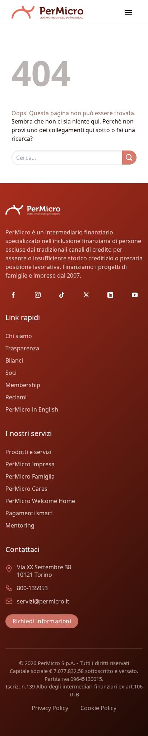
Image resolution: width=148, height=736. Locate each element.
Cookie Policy (98, 708)
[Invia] (129, 158)
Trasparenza (22, 348)
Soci (11, 373)
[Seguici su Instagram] (37, 295)
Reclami (16, 397)
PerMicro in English (31, 409)
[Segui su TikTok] (61, 295)
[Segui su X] (86, 295)
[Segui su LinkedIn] (110, 295)
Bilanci (14, 360)
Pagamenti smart (28, 513)
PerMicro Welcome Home (40, 501)
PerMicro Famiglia (30, 476)
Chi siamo (18, 336)
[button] (128, 12)
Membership (22, 385)
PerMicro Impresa (30, 464)
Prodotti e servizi (28, 452)
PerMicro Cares (26, 489)
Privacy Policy (50, 708)
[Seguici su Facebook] (13, 295)
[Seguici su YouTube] (134, 295)
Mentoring (19, 525)
